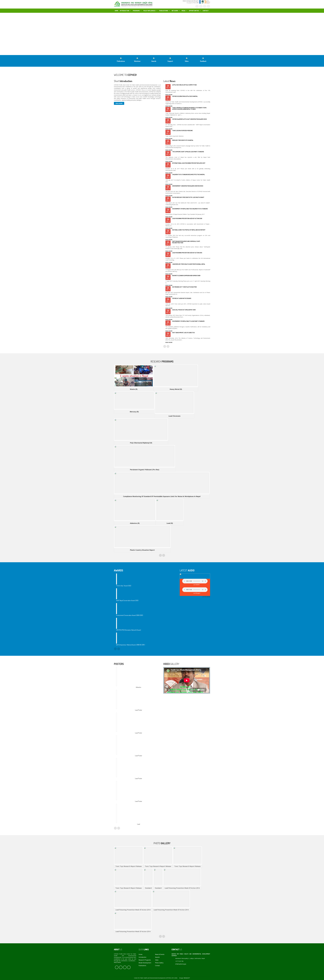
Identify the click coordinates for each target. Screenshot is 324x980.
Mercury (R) (134, 412)
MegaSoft (187, 978)
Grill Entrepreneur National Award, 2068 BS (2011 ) (130, 645)
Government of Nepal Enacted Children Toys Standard (190, 208)
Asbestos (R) (134, 523)
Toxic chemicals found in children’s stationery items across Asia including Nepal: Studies (189, 108)
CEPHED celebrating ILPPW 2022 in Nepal (185, 96)
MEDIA (183, 10)
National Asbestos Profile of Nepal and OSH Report (188, 230)
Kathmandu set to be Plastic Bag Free (184, 287)
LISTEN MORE (206, 597)
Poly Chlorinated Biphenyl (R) (141, 443)
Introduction (142, 957)
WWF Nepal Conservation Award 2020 (127, 600)
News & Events (159, 954)
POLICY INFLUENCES (149, 10)
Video (156, 960)
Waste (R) (133, 389)
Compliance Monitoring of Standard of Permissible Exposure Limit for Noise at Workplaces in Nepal (161, 496)
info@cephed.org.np (180, 964)
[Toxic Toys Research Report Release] (128, 855)
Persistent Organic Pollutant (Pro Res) (144, 470)
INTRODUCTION (124, 10)
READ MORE (117, 962)
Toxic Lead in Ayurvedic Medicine (182, 130)
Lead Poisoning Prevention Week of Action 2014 (182, 888)
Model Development (145, 963)
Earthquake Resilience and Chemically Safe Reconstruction (186, 242)
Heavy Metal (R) (176, 389)
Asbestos (138, 687)
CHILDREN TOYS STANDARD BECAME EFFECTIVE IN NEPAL (188, 174)
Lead (138, 824)
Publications (142, 965)
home (140, 954)
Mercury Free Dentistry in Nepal (182, 140)
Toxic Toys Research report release (187, 866)
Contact (206, 10)
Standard (148, 888)
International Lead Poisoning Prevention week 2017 (188, 163)
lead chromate (174, 416)
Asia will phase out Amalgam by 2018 (184, 309)
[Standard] (148, 877)
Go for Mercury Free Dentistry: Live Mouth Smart (188, 197)
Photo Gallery (159, 963)
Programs (136, 10)
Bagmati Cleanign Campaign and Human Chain (186, 275)
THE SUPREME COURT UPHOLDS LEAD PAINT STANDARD (188, 151)
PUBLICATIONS (163, 10)
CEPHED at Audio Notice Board (181, 298)
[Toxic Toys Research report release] (187, 855)
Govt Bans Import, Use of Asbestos (183, 332)
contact (157, 965)
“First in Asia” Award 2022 (123, 586)
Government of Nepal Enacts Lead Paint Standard (188, 321)
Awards (157, 957)
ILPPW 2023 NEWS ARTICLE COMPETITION (184, 85)
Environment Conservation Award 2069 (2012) (129, 615)
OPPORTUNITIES (194, 10)
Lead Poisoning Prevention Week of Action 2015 (187, 252)
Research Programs (145, 960)
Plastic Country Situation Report (142, 550)
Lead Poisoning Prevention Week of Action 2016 (187, 218)
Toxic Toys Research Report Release (128, 866)
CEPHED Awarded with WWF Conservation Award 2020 (189, 119)
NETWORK (175, 10)
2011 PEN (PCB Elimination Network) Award (128, 630)
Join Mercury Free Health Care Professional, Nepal (188, 264)
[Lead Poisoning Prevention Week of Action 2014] (182, 877)
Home (116, 10)
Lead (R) (170, 523)
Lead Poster (138, 710)
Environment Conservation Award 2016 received (187, 186)
